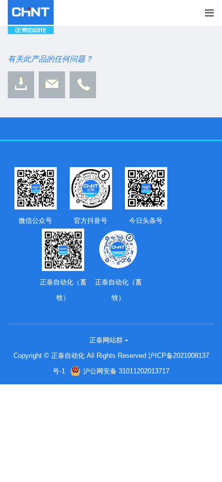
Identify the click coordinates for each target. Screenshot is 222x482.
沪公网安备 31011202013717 (126, 371)
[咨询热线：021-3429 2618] (83, 84)
